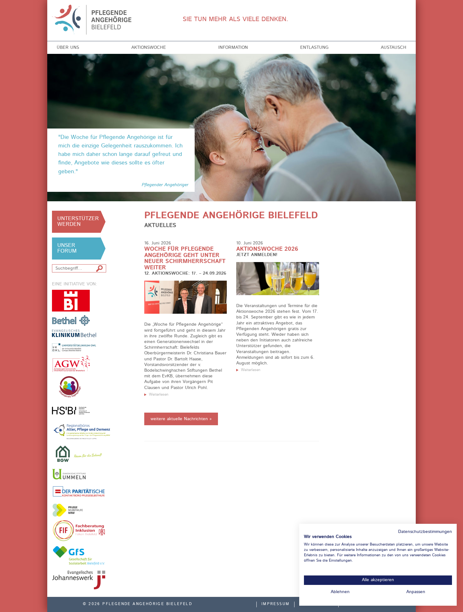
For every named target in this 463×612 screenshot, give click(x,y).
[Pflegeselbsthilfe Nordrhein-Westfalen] (71, 510)
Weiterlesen (159, 395)
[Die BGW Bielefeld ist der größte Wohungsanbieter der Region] (79, 453)
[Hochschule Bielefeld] (71, 410)
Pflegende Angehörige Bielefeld (93, 20)
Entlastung (314, 47)
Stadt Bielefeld (71, 301)
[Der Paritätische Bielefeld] (79, 491)
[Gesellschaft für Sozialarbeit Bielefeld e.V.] (79, 555)
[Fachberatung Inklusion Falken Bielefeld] (79, 530)
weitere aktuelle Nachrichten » (181, 419)
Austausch (393, 47)
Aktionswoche (148, 47)
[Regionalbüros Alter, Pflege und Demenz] (82, 431)
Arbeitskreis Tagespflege (79, 387)
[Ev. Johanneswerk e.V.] (79, 580)
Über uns (68, 47)
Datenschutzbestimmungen (425, 532)
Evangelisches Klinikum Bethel (79, 340)
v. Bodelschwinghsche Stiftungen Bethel (71, 320)
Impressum (275, 604)
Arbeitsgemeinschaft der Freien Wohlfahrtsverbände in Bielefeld (71, 364)
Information (233, 47)
